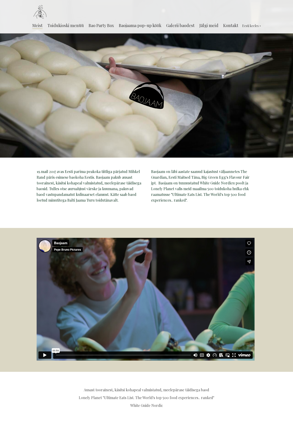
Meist (37, 25)
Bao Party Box (101, 25)
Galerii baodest (180, 25)
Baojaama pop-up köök (140, 25)
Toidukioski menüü (65, 25)
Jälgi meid (208, 25)
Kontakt (230, 25)
